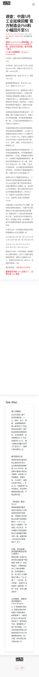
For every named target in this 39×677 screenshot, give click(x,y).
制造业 (17, 36)
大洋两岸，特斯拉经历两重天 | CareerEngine (19, 601)
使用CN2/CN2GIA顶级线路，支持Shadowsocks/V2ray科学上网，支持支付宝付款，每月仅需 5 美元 (19, 45)
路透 (10, 36)
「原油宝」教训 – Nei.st (18, 503)
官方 (7, 36)
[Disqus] (19, 315)
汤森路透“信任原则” (23, 267)
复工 (13, 36)
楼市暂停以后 (17, 456)
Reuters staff (12, 34)
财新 (21, 36)
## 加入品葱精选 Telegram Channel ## (17, 53)
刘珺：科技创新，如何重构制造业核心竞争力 (19, 551)
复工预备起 (16, 411)
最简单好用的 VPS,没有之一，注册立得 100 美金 (19, 272)
